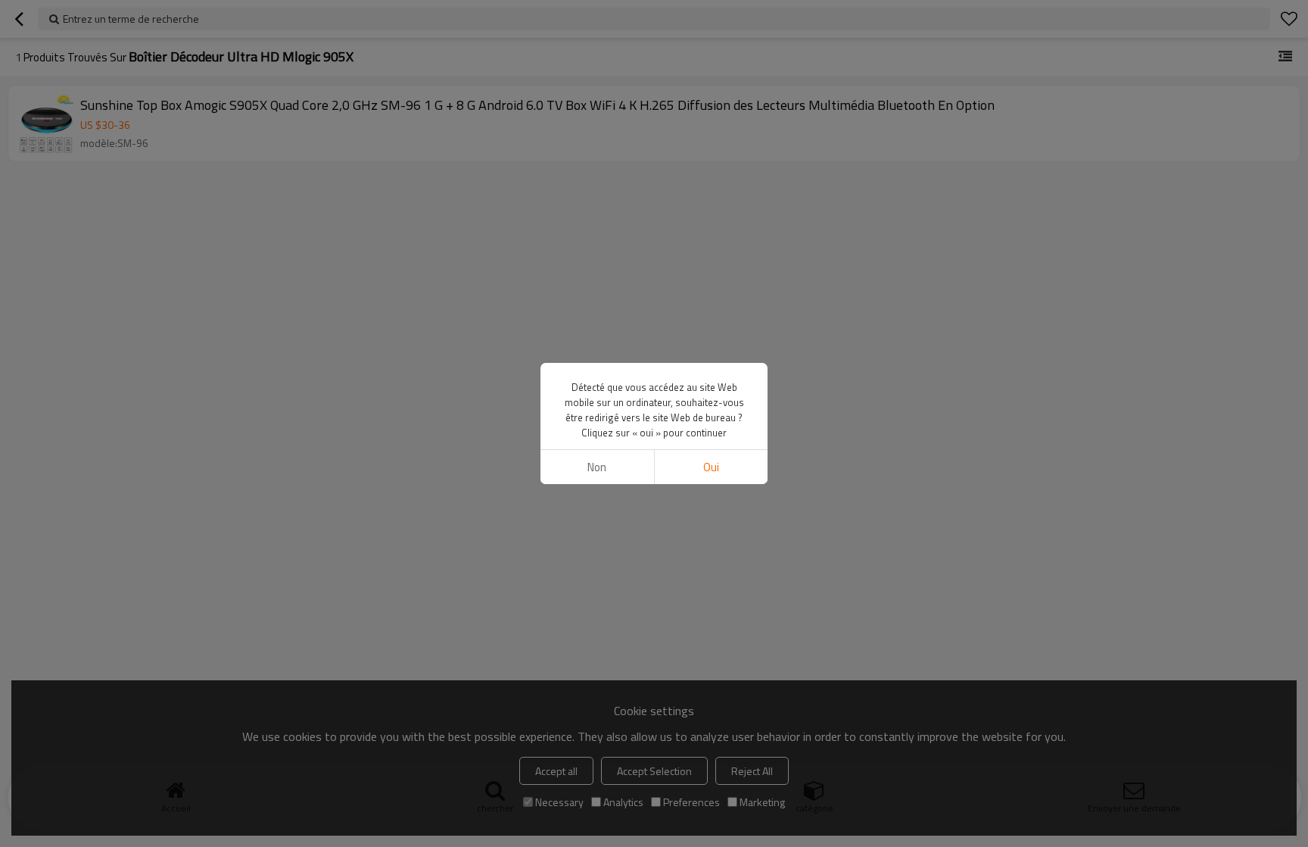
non (596, 467)
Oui (711, 467)
